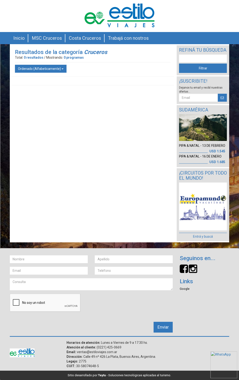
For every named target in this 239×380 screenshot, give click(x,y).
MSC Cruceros (47, 38)
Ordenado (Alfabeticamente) (40, 69)
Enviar (163, 327)
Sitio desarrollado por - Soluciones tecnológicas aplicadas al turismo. (119, 375)
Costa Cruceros (85, 38)
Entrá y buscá (203, 236)
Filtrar (203, 68)
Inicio (19, 38)
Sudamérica (193, 110)
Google (185, 288)
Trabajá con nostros (128, 38)
